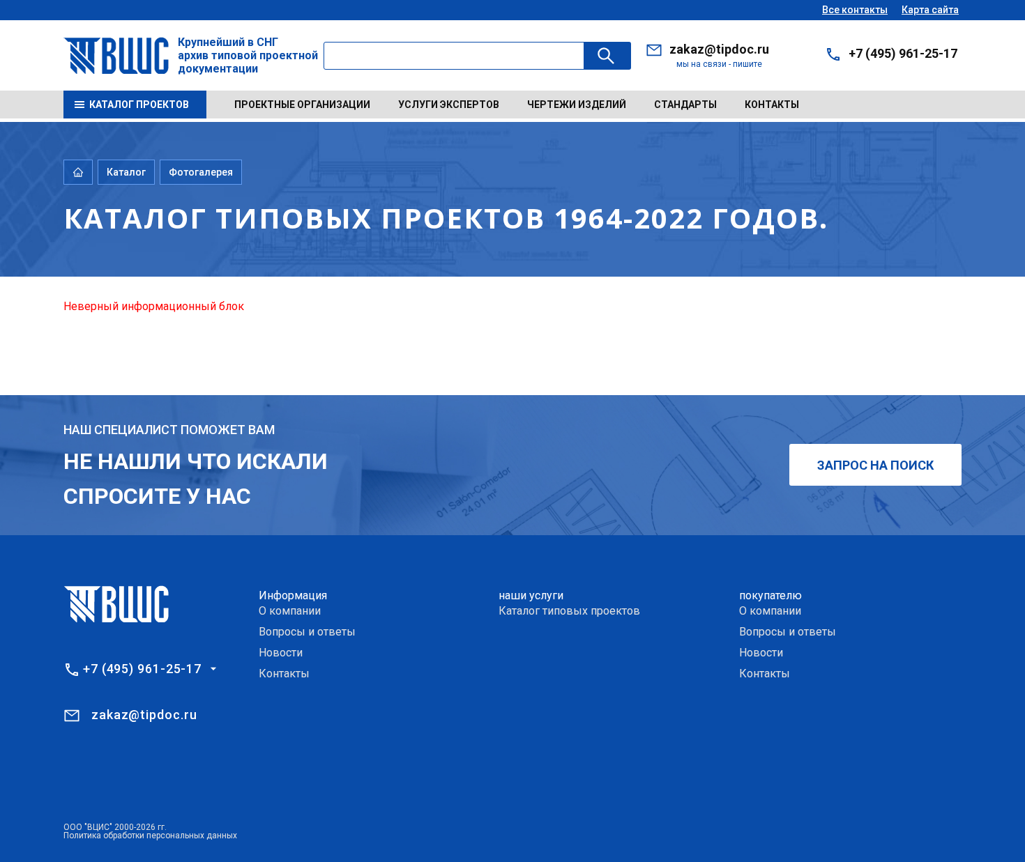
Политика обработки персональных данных (150, 835)
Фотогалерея (201, 172)
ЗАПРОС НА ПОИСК (875, 465)
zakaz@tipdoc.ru (719, 49)
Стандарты (685, 104)
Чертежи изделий (576, 104)
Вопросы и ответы (307, 631)
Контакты (772, 104)
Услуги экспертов (448, 104)
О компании (290, 610)
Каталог (126, 172)
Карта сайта (930, 9)
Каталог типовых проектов (569, 610)
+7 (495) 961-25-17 (903, 53)
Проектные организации (302, 104)
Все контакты (855, 9)
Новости (281, 652)
